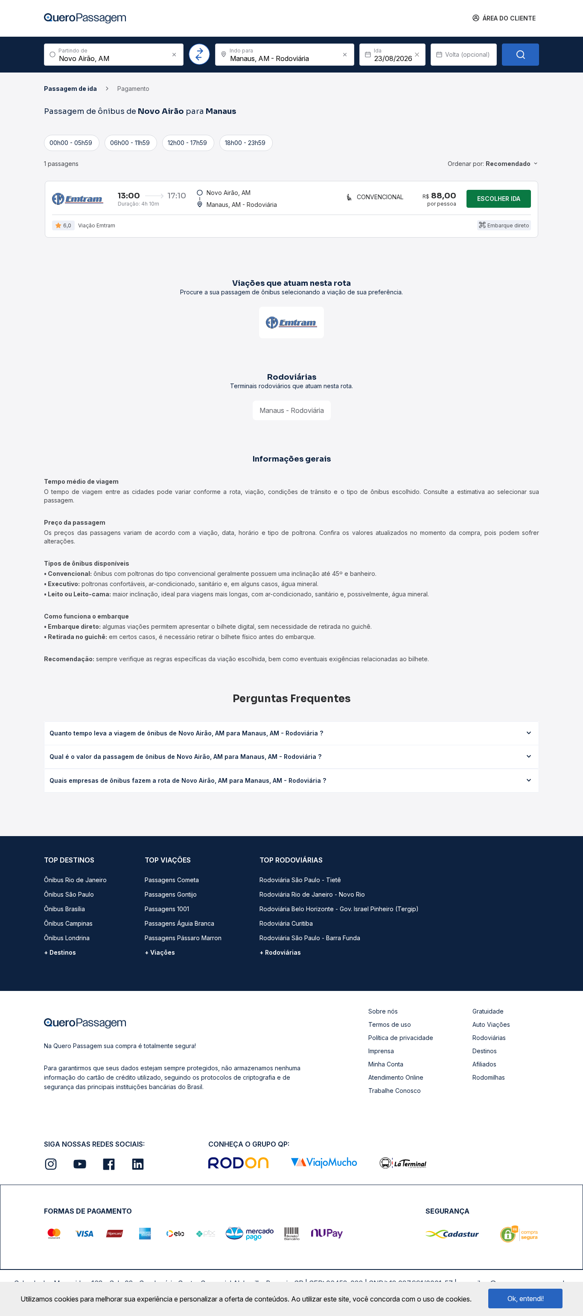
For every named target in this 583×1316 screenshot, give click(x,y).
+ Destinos (60, 952)
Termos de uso (389, 1024)
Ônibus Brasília (64, 908)
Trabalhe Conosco (394, 1090)
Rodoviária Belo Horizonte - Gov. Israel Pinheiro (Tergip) (339, 908)
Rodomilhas (488, 1077)
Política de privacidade (400, 1037)
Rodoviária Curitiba (286, 923)
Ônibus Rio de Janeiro (75, 879)
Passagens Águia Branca (179, 923)
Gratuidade (488, 1011)
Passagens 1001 (167, 908)
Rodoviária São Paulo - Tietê (300, 879)
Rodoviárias (489, 1037)
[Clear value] (417, 55)
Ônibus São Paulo (69, 894)
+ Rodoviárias (280, 952)
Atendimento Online (395, 1077)
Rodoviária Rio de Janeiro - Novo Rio (312, 894)
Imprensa (381, 1051)
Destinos (484, 1051)
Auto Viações (491, 1024)
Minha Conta (385, 1064)
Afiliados (484, 1064)
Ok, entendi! (525, 1298)
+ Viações (160, 952)
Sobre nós (383, 1011)
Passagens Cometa (172, 879)
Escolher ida (498, 198)
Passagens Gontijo (171, 894)
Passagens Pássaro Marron (183, 937)
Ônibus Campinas (68, 923)
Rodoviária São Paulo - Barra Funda (309, 937)
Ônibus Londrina (67, 937)
